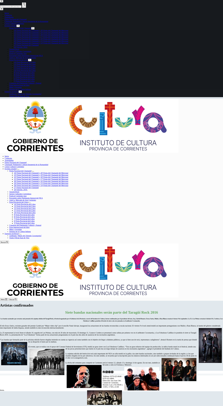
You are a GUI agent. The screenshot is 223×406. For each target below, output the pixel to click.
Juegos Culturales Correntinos (20, 194)
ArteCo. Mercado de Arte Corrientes (22, 200)
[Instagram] (109, 372)
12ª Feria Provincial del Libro (25, 209)
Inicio (7, 156)
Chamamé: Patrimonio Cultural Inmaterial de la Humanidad (26, 165)
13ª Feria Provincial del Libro (25, 206)
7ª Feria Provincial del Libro (24, 219)
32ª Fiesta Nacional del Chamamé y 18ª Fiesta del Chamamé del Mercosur (41, 177)
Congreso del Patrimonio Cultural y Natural (25, 225)
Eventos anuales (10, 169)
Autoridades (9, 160)
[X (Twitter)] (106, 372)
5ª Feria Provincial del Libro (24, 223)
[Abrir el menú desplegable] (18, 169)
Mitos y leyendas (15, 229)
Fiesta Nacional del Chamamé (16, 162)
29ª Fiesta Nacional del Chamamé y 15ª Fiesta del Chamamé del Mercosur (41, 183)
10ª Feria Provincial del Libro (25, 213)
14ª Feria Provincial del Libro (25, 204)
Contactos (8, 158)
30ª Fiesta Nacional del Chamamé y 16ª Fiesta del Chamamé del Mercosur (41, 181)
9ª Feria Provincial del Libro (24, 215)
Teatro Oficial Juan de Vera (19, 238)
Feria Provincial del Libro (18, 202)
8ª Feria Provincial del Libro (24, 217)
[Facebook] (104, 372)
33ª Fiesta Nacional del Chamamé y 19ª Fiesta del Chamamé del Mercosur (41, 175)
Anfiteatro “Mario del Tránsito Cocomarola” (25, 236)
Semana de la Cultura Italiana (20, 232)
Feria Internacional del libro (19, 227)
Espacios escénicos (12, 234)
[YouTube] (112, 372)
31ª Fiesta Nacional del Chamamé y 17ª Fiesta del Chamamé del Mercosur (41, 179)
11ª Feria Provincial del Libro (24, 211)
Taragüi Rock (14, 192)
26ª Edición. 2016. (21, 190)
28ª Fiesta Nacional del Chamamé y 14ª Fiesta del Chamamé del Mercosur (41, 185)
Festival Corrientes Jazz (18, 196)
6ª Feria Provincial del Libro (24, 221)
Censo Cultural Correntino (14, 167)
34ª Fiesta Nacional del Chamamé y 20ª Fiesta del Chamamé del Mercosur (41, 173)
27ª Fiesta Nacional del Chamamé (26, 188)
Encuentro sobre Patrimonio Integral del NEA (26, 198)
